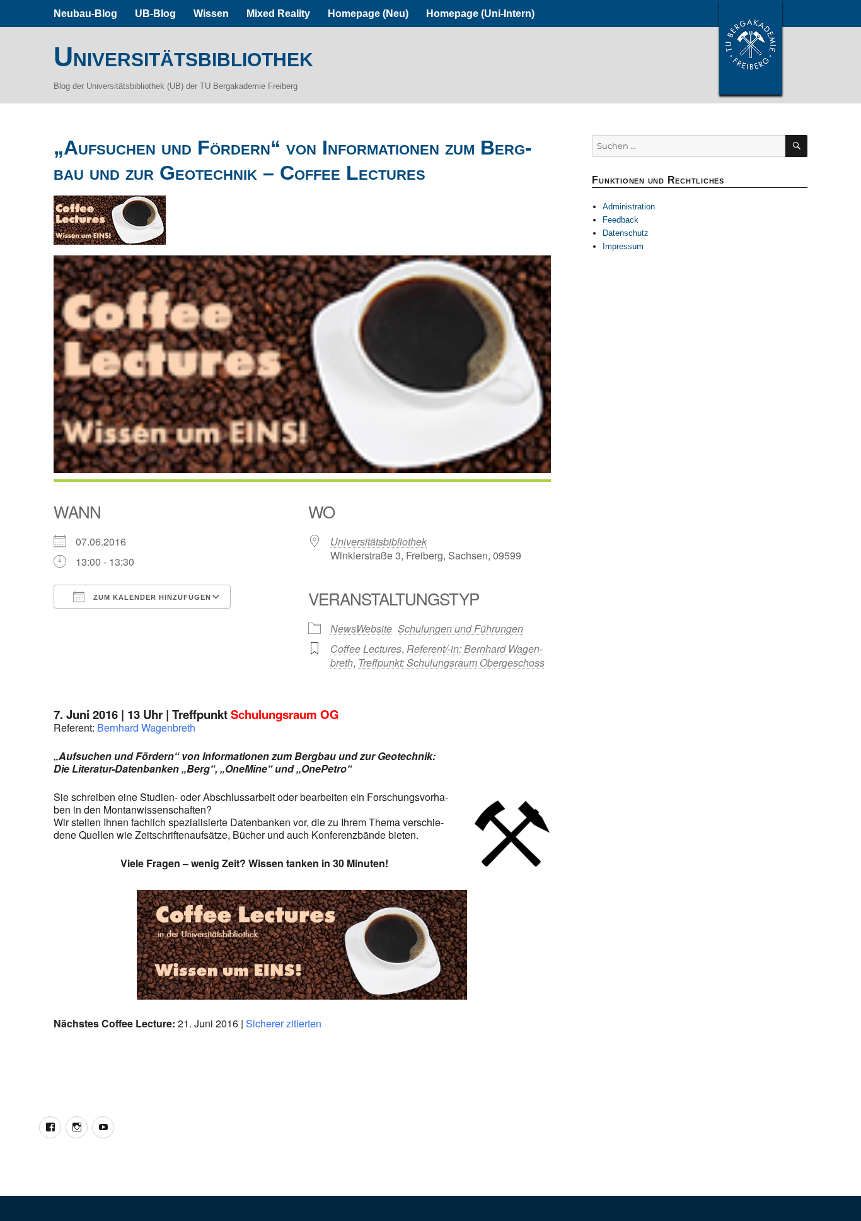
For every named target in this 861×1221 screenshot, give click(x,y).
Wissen (211, 13)
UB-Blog (155, 13)
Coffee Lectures (366, 648)
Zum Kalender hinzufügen (151, 597)
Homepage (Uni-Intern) (480, 13)
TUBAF (750, 47)
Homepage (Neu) (368, 13)
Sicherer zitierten (283, 1023)
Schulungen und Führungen (460, 628)
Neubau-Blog (85, 13)
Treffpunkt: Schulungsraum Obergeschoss (451, 662)
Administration (629, 206)
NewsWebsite (361, 628)
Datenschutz (626, 233)
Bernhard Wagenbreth (146, 727)
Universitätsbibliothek (183, 57)
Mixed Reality (278, 13)
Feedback (621, 220)
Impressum (623, 246)
